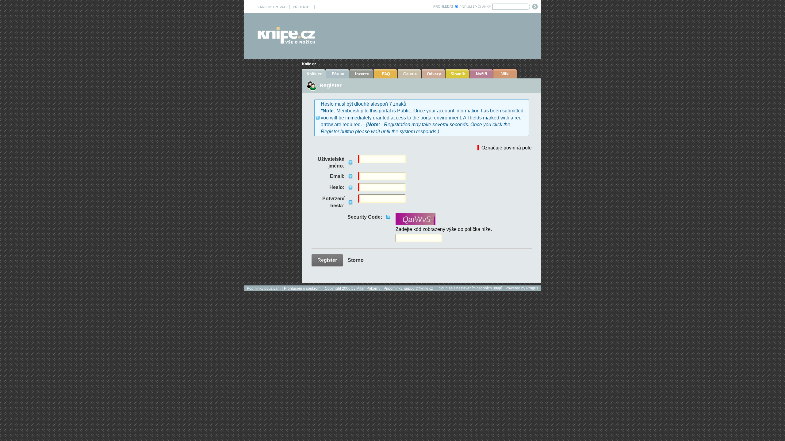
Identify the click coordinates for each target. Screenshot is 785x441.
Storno (356, 260)
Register (327, 260)
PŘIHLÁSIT (301, 7)
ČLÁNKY (484, 7)
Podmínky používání (264, 288)
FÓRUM (465, 7)
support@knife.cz (418, 288)
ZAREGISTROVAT (271, 7)
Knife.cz (309, 64)
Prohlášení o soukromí (302, 288)
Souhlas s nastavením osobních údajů (470, 288)
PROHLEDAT (443, 6)
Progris (532, 288)
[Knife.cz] (286, 42)
